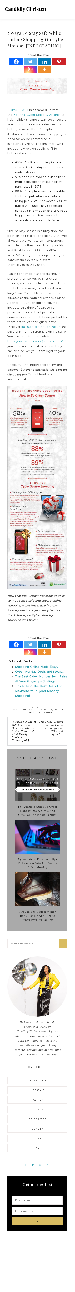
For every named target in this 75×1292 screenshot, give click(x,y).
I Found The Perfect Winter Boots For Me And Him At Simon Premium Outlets (37, 915)
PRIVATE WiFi (18, 110)
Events (37, 1109)
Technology (37, 1080)
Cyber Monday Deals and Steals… (39, 671)
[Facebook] (16, 61)
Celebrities (38, 1119)
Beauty (37, 1128)
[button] (67, 8)
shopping (45, 712)
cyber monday (41, 710)
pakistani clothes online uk (40, 327)
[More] (44, 69)
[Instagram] (30, 69)
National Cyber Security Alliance (37, 115)
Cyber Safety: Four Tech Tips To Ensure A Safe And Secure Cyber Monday (37, 863)
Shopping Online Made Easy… (37, 667)
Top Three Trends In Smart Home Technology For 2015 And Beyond (51, 728)
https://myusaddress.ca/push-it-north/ (35, 341)
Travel (37, 1148)
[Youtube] (41, 1165)
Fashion (37, 1099)
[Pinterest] (59, 61)
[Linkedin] (44, 61)
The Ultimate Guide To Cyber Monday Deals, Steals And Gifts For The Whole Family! (37, 810)
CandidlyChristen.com (25, 9)
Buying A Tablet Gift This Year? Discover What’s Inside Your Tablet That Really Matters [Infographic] (24, 731)
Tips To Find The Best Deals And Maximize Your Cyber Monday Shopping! (38, 691)
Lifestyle (47, 707)
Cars (37, 1138)
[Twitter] (30, 61)
